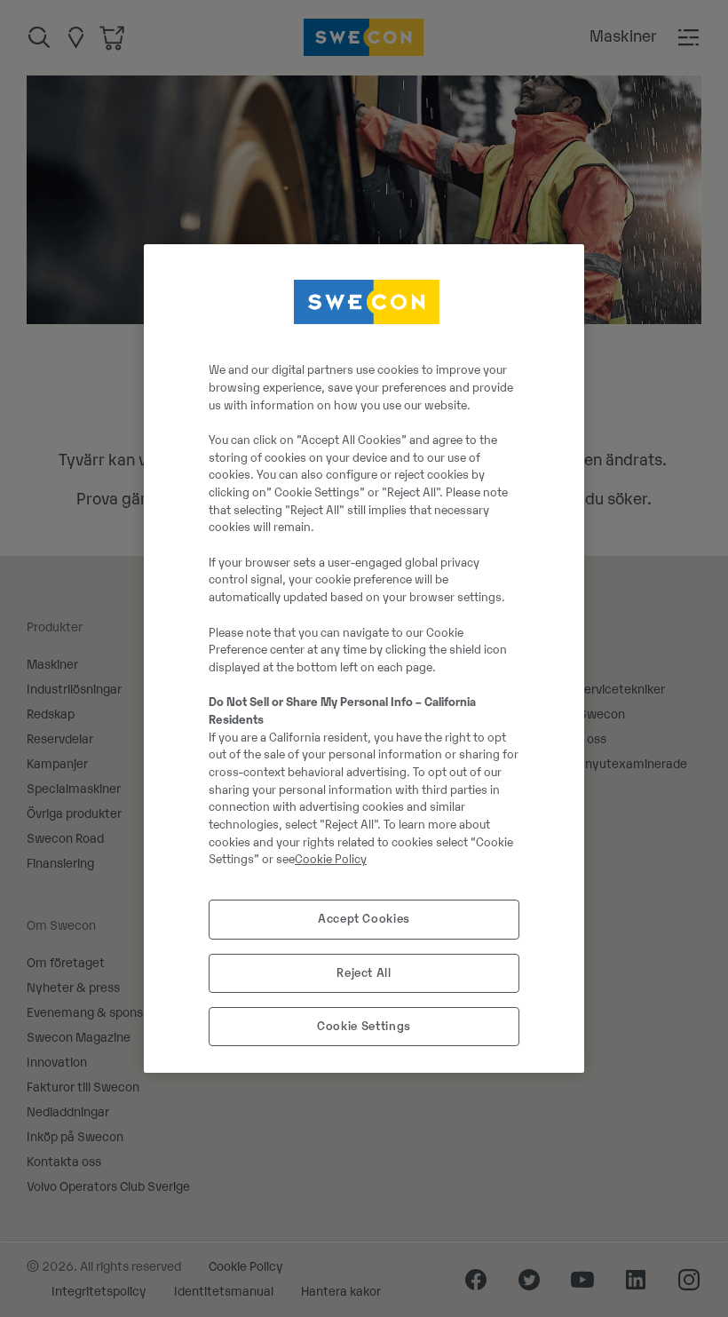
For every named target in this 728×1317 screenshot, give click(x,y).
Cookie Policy (331, 859)
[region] (364, 659)
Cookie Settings (364, 1026)
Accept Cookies (364, 918)
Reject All (364, 973)
